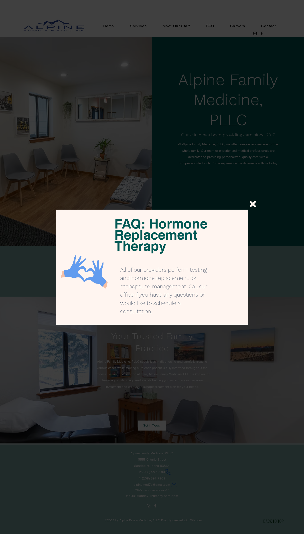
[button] (252, 204)
